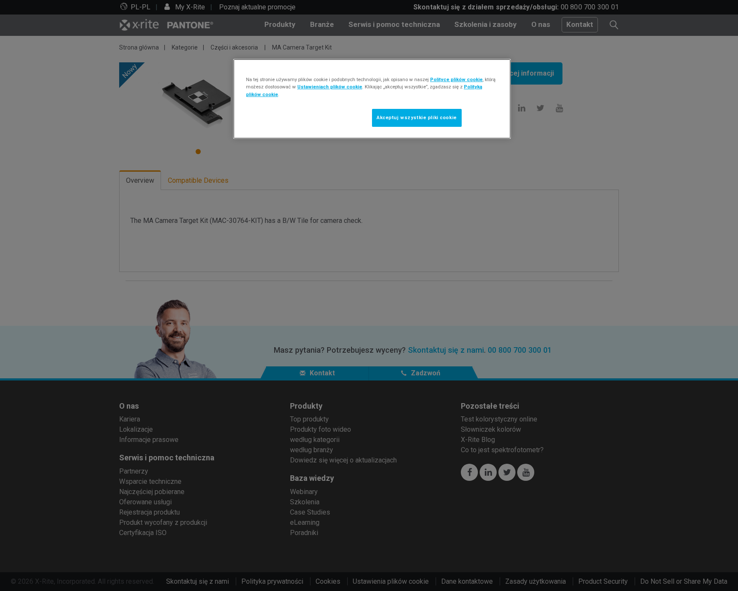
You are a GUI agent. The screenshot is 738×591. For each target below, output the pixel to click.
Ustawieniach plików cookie (329, 87)
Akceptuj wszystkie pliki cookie (417, 117)
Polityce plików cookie (456, 79)
